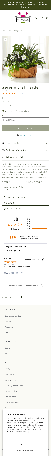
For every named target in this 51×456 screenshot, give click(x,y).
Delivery (9, 111)
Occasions (9, 321)
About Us (9, 332)
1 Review (21, 94)
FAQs (7, 369)
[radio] (37, 219)
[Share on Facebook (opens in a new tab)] (12, 273)
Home (4, 31)
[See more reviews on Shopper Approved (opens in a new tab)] (21, 273)
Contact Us (10, 375)
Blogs (7, 353)
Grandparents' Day (13, 316)
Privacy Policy (23, 431)
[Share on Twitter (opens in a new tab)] (17, 273)
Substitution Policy (13, 402)
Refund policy (11, 397)
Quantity (6, 102)
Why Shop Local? (12, 380)
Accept (24, 438)
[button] (36, 18)
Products (9, 327)
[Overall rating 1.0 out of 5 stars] (9, 94)
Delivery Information (14, 386)
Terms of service (12, 408)
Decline (24, 444)
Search (8, 348)
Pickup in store (22, 111)
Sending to (10, 115)
